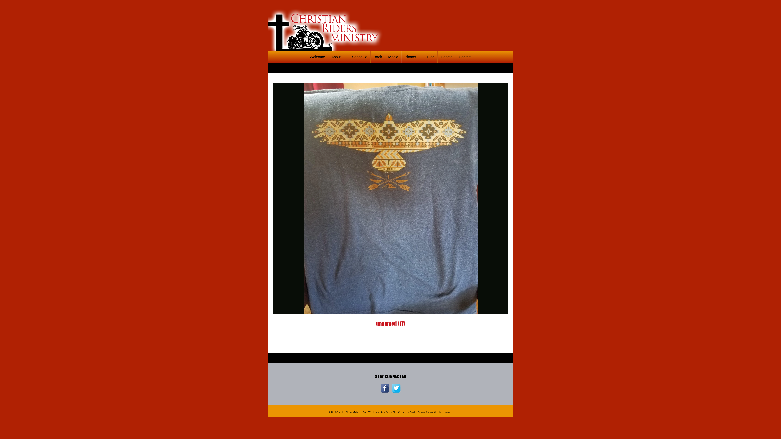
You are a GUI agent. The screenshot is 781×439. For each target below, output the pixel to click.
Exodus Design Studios (421, 412)
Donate (447, 57)
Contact (465, 57)
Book (378, 57)
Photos (410, 57)
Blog (430, 57)
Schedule (359, 57)
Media (393, 57)
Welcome (317, 57)
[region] (390, 25)
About (336, 57)
